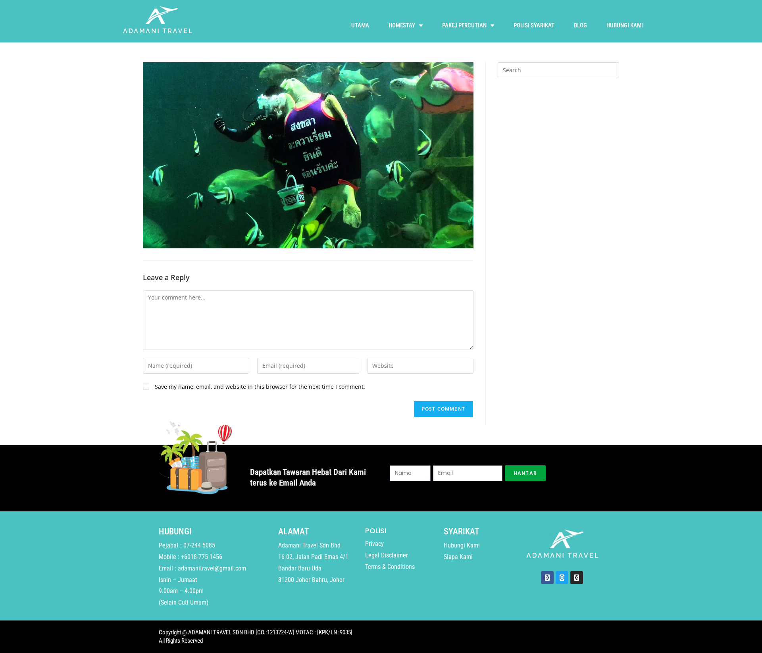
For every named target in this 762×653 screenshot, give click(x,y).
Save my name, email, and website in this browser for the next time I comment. (260, 386)
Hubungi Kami (624, 25)
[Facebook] (547, 577)
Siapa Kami (458, 557)
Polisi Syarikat (534, 25)
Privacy (374, 543)
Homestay (402, 25)
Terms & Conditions (390, 566)
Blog (580, 25)
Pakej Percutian (464, 25)
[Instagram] (576, 577)
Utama (360, 25)
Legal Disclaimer (386, 555)
